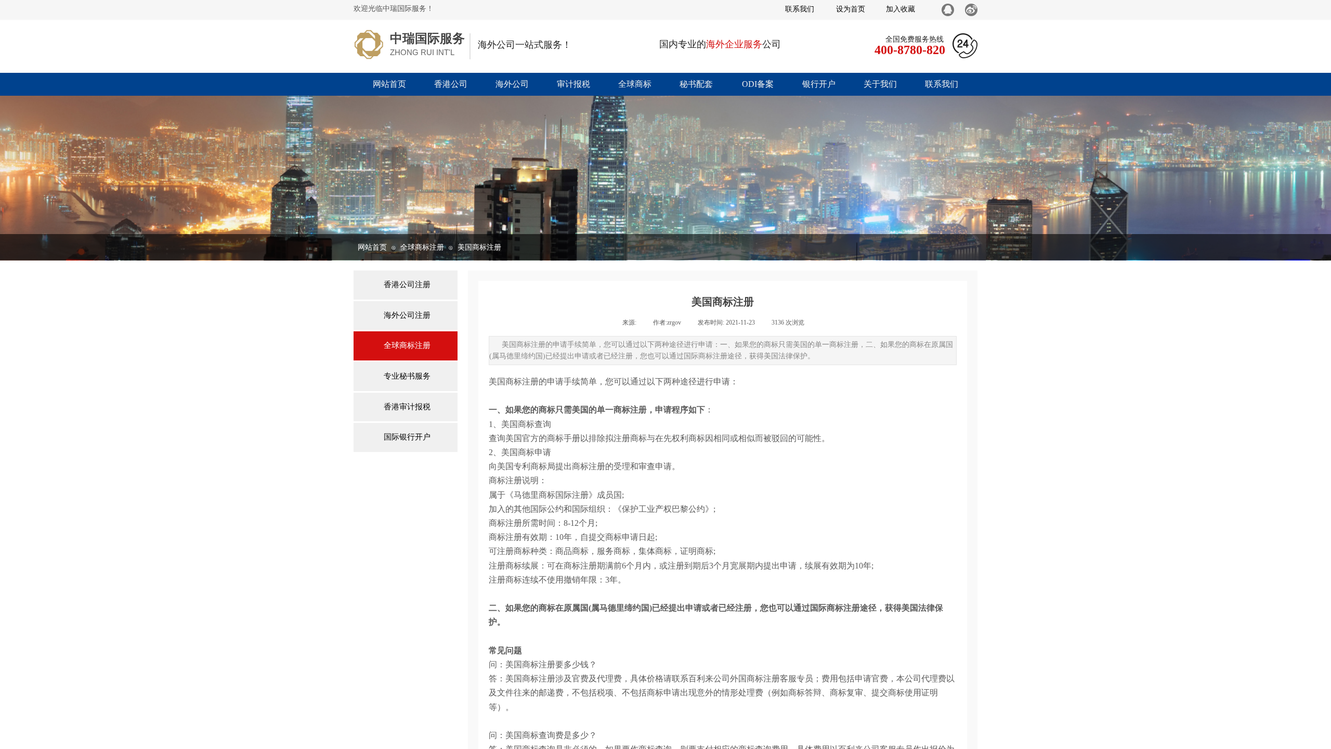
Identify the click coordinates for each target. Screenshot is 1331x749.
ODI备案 (758, 84)
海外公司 (512, 84)
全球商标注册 (422, 247)
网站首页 (389, 84)
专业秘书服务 (407, 376)
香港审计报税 (407, 407)
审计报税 (573, 84)
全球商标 (634, 84)
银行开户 (819, 84)
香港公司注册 (407, 284)
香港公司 (450, 84)
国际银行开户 (407, 437)
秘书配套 (696, 84)
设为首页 (850, 9)
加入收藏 (900, 9)
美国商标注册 (479, 247)
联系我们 (941, 84)
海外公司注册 (407, 315)
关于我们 (880, 84)
